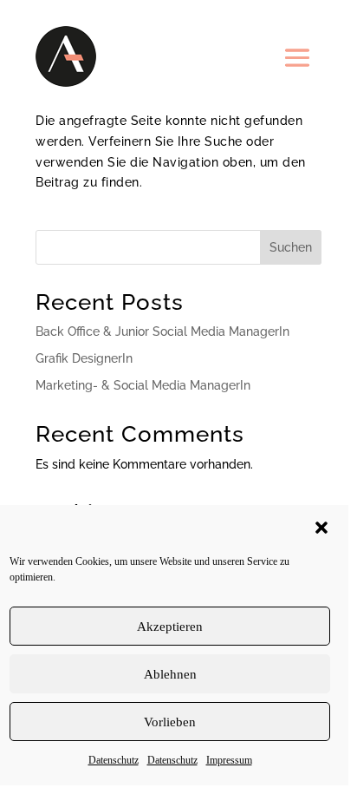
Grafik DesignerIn (84, 358)
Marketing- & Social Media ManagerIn (143, 385)
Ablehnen (170, 674)
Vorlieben (170, 722)
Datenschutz (113, 760)
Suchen (290, 247)
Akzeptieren (170, 626)
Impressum (229, 760)
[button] (321, 527)
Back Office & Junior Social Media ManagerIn (162, 331)
